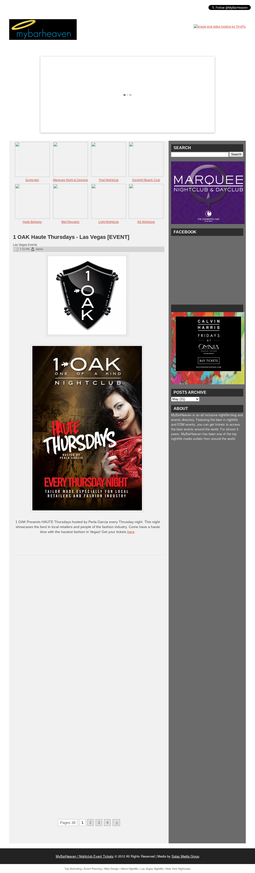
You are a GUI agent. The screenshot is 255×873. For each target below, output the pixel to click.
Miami (48, 7)
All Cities (86, 7)
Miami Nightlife (129, 869)
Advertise (109, 7)
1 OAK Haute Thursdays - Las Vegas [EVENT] (71, 237)
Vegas (65, 7)
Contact (133, 7)
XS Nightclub (146, 221)
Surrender (32, 180)
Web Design (111, 869)
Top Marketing (73, 869)
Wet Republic (70, 221)
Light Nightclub (108, 221)
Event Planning (93, 869)
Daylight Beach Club (146, 180)
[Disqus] (89, 623)
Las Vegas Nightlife (151, 869)
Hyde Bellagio (32, 221)
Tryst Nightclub (109, 180)
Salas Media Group (185, 856)
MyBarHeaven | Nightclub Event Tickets (85, 856)
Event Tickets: (25, 7)
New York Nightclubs (178, 869)
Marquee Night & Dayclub (70, 180)
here (130, 532)
